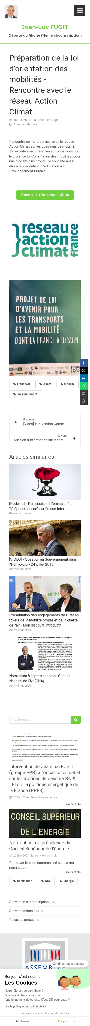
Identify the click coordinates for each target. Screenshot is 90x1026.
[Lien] (45, 958)
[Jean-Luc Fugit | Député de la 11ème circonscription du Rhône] (11, 11)
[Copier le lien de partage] (84, 401)
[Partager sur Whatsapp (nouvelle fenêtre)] (84, 386)
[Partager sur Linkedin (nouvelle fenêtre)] (84, 378)
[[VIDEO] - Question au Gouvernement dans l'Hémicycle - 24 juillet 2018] (45, 538)
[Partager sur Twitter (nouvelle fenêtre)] (84, 370)
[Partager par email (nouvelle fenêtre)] (84, 393)
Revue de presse (22, 919)
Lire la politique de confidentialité (25, 1006)
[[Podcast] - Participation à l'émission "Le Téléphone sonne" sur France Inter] (45, 482)
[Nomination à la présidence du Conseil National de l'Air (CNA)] (45, 654)
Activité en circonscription (29, 902)
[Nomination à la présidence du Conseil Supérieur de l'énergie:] (45, 823)
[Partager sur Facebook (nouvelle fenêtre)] (84, 363)
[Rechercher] (76, 720)
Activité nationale (22, 911)
